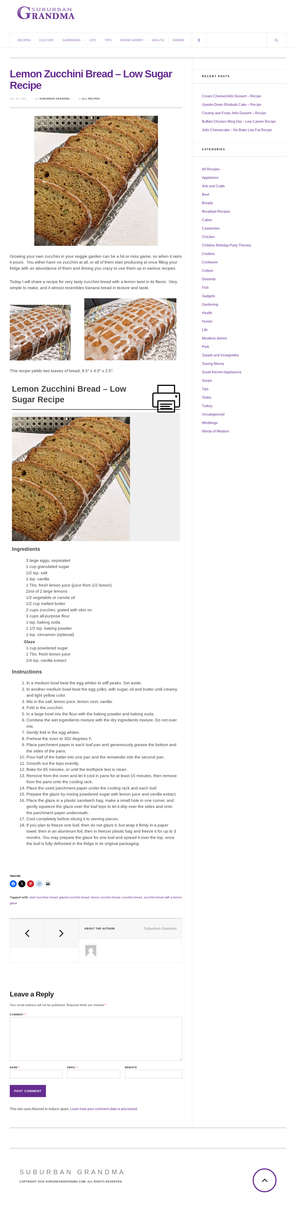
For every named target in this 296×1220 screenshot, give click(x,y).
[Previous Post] (27, 933)
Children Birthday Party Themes (226, 245)
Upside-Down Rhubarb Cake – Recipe (231, 104)
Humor (178, 40)
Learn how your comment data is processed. (104, 1109)
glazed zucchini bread (74, 897)
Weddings (210, 423)
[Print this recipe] (166, 399)
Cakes (207, 220)
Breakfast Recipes (216, 211)
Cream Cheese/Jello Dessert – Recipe (231, 96)
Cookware (210, 262)
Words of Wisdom (215, 431)
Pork (205, 347)
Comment (18, 1014)
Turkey (207, 406)
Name (15, 1067)
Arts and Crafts (213, 186)
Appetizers (210, 177)
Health (158, 40)
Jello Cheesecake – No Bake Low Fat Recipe (237, 130)
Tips (108, 40)
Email (72, 1067)
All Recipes (91, 98)
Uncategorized (213, 414)
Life (92, 40)
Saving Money (131, 40)
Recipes (24, 40)
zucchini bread (132, 897)
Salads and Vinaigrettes (220, 355)
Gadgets (208, 296)
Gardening (71, 40)
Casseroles (211, 228)
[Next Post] (61, 933)
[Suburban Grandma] (46, 13)
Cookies (208, 254)
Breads (207, 203)
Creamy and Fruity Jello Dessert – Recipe (234, 113)
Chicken (208, 237)
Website (131, 1067)
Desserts (209, 279)
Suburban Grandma (54, 98)
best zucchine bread (44, 897)
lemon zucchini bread (105, 897)
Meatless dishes (214, 338)
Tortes (206, 397)
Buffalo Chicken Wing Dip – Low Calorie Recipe (239, 121)
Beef (205, 194)
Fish (205, 287)
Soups (207, 380)
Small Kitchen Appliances (221, 372)
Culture (46, 40)
